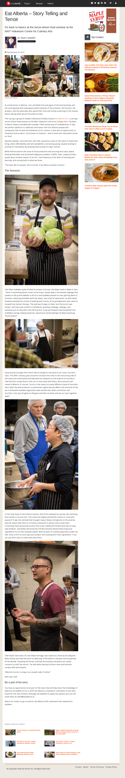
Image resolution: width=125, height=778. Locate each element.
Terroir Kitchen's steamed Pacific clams (28, 731)
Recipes (39, 3)
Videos (50, 3)
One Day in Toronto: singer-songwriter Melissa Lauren (26, 742)
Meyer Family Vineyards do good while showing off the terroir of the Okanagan (67, 732)
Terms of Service (97, 767)
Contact (78, 767)
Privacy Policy (111, 767)
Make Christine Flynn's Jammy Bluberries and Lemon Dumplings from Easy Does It (101, 157)
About (85, 767)
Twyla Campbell (27, 38)
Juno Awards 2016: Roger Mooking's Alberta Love (25, 753)
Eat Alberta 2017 (61, 118)
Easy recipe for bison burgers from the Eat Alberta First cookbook (68, 753)
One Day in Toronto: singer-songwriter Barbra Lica (65, 742)
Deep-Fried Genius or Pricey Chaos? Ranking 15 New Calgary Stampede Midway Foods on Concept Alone (100, 98)
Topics (27, 3)
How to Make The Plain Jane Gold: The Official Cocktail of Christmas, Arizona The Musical (101, 67)
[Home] (13, 3)
